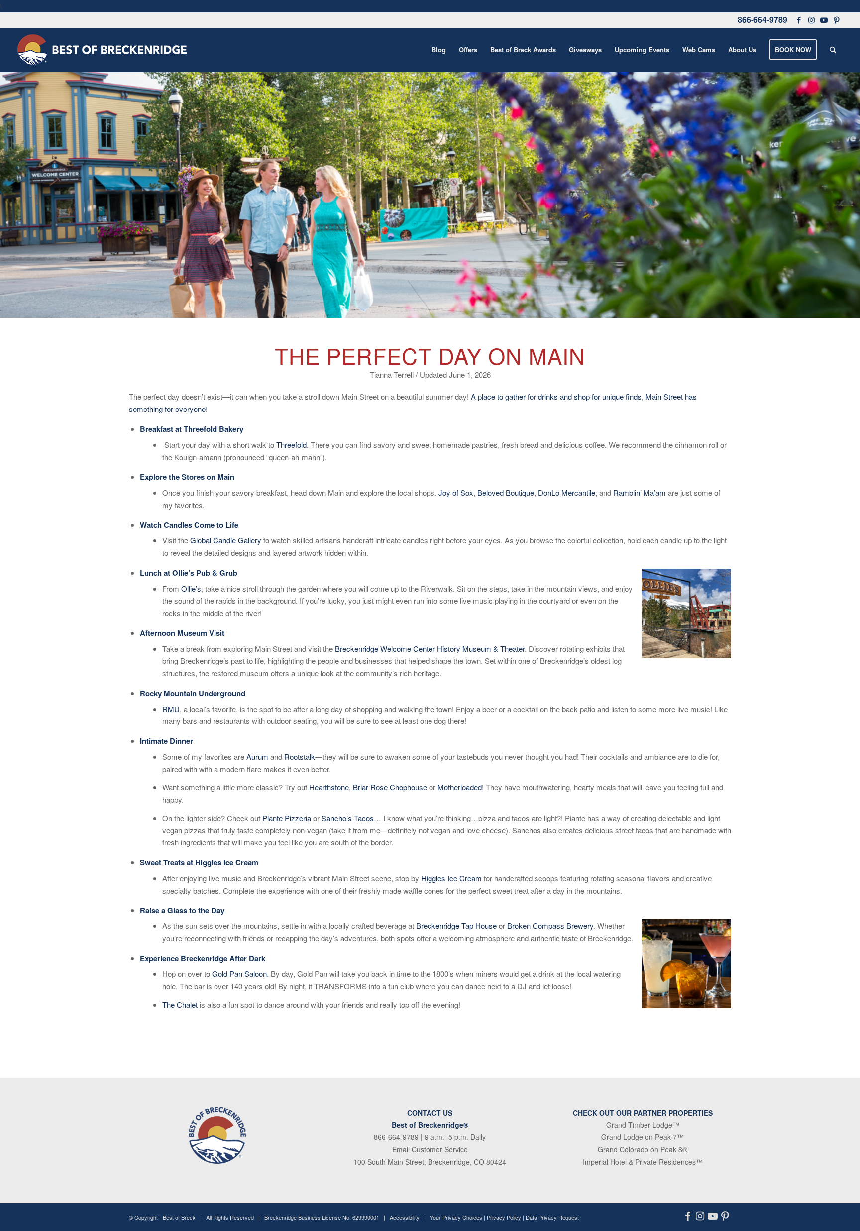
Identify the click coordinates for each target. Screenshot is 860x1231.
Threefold (291, 444)
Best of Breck (179, 1217)
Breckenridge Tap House (457, 926)
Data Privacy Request (552, 1217)
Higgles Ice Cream (451, 878)
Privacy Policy (504, 1217)
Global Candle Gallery (225, 540)
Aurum (257, 756)
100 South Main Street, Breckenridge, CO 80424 (429, 1162)
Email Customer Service (430, 1149)
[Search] (833, 50)
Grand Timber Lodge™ (642, 1124)
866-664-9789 (762, 19)
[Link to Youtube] (824, 19)
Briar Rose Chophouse (390, 787)
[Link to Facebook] (799, 19)
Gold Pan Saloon (239, 973)
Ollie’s (191, 588)
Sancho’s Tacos (348, 818)
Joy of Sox (455, 492)
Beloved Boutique (505, 492)
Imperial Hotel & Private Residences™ (643, 1162)
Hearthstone (329, 787)
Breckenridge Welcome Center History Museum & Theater (430, 648)
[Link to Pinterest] (836, 19)
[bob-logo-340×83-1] (102, 50)
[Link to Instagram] (811, 19)
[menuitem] (438, 50)
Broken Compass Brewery (550, 926)
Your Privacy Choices (456, 1217)
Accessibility (405, 1217)
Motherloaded (459, 787)
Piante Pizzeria (286, 818)
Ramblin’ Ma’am (639, 492)
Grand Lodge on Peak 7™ (642, 1137)
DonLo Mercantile (566, 492)
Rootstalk (299, 756)
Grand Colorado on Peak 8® (642, 1149)
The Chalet (180, 1004)
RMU (171, 709)
